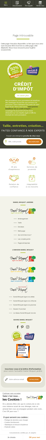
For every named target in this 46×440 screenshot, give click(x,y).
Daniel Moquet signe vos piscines (24, 305)
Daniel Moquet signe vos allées (23, 297)
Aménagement (23, 219)
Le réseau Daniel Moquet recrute (24, 313)
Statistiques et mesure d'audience (16, 425)
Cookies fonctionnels (12, 422)
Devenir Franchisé (19, 309)
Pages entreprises (24, 243)
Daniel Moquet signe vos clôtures (24, 301)
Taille (19, 223)
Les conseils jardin (24, 239)
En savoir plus (23, 95)
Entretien (21, 227)
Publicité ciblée (10, 427)
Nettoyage (21, 231)
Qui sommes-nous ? (24, 235)
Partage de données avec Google (16, 420)
